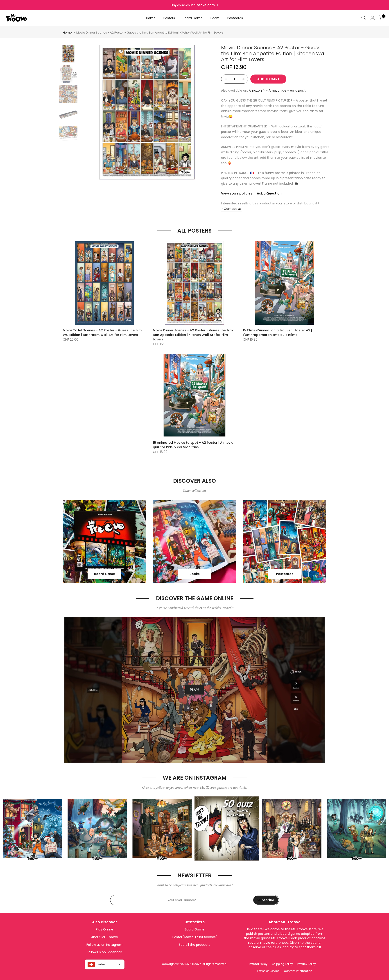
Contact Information (298, 971)
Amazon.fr (257, 90)
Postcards (235, 18)
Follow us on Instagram (104, 944)
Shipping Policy (282, 964)
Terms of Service (268, 971)
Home (151, 18)
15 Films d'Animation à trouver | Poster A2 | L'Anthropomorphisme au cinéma (277, 332)
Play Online (104, 929)
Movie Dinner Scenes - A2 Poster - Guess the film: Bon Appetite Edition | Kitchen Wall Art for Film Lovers (193, 335)
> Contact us (231, 208)
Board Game (193, 18)
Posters (169, 18)
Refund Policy (258, 964)
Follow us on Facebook (104, 952)
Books (214, 18)
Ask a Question (269, 193)
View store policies (236, 193)
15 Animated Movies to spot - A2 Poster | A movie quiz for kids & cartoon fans (193, 444)
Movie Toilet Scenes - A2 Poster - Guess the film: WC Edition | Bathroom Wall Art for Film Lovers (102, 332)
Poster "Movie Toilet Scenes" (194, 937)
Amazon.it (298, 90)
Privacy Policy (306, 964)
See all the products (194, 944)
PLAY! (194, 689)
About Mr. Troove (104, 937)
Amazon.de (277, 90)
